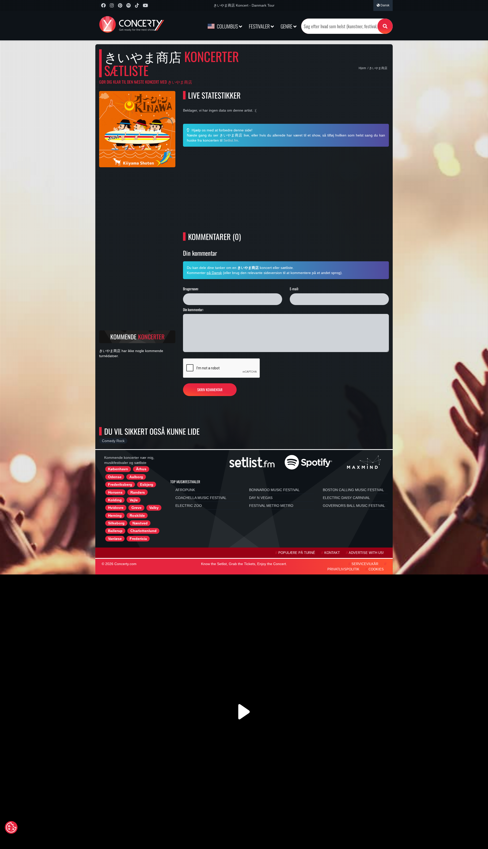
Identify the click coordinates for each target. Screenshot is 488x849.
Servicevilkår (365, 564)
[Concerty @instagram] (111, 5)
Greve (136, 508)
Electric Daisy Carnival (346, 498)
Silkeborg (116, 523)
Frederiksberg (120, 484)
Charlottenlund (143, 531)
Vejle (134, 500)
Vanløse (115, 539)
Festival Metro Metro (271, 506)
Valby (154, 508)
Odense (114, 477)
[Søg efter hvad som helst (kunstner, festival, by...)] (385, 26)
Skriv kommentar (209, 389)
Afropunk (185, 490)
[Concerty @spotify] (128, 5)
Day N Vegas (260, 498)
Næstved (140, 523)
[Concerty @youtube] (145, 5)
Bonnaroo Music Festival (274, 490)
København (118, 469)
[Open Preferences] (11, 827)
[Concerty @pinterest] (120, 5)
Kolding (115, 500)
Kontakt (332, 553)
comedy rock (113, 441)
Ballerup (115, 531)
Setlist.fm (230, 140)
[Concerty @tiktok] (137, 5)
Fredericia (138, 539)
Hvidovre (116, 508)
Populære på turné (296, 553)
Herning (115, 515)
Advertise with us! (366, 553)
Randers (137, 492)
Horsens (115, 492)
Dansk (384, 5)
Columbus (227, 26)
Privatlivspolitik (343, 569)
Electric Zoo (188, 506)
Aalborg (136, 477)
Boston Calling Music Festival (353, 490)
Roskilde (137, 515)
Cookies (376, 569)
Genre (287, 26)
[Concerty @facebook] (103, 5)
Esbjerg (146, 484)
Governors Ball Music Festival (354, 506)
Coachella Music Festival (200, 498)
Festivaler (260, 26)
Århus (141, 469)
